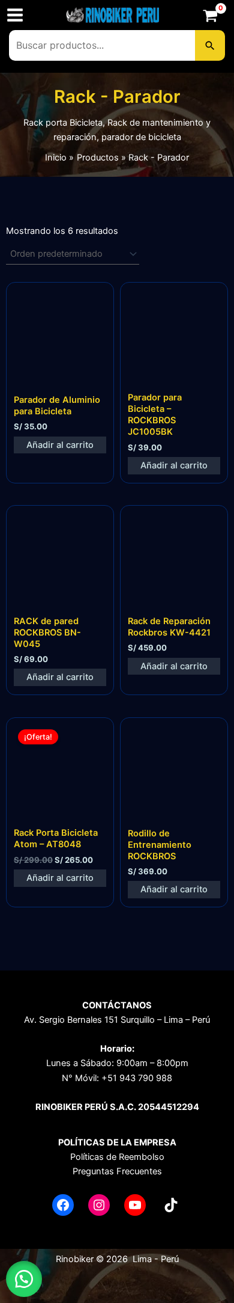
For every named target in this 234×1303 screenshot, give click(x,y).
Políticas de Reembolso (117, 1156)
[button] (24, 1279)
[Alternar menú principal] (15, 15)
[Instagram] (99, 1205)
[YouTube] (135, 1205)
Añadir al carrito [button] (60, 445)
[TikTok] (171, 1205)
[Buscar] (210, 45)
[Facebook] (63, 1205)
